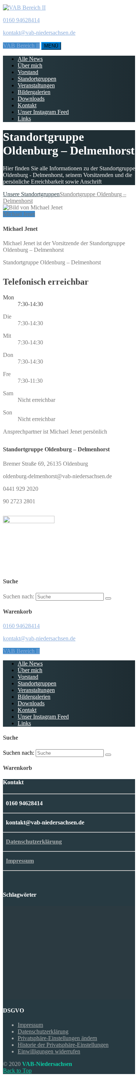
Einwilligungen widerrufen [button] (49, 1051)
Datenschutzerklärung (34, 841)
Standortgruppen (37, 79)
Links (24, 118)
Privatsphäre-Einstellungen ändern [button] (57, 1038)
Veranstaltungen (36, 85)
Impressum (20, 861)
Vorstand (28, 72)
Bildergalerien (34, 92)
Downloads (31, 98)
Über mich (30, 65)
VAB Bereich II (21, 45)
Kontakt (27, 105)
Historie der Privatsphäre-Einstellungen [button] (63, 1045)
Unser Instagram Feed (43, 112)
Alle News (30, 59)
